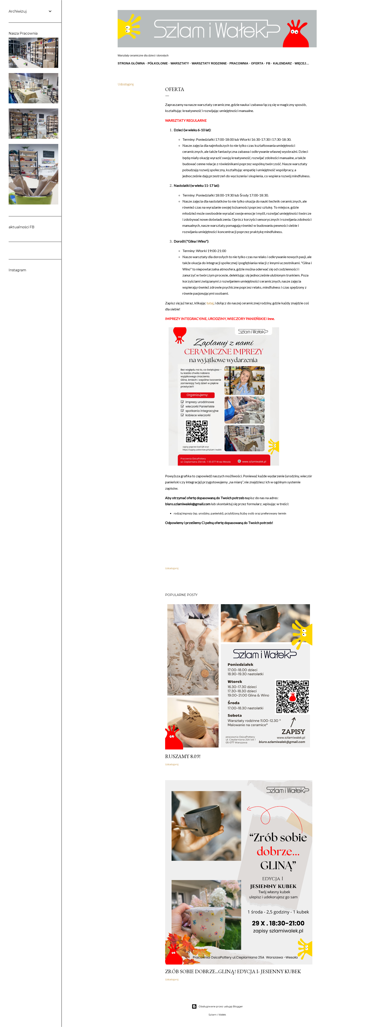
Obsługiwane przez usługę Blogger (221, 1006)
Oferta (257, 63)
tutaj (210, 303)
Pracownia (238, 63)
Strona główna (131, 63)
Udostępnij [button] (126, 84)
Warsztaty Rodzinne (209, 63)
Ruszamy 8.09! (183, 756)
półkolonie (158, 63)
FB (268, 63)
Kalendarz (282, 63)
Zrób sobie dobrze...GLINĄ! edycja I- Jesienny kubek (233, 971)
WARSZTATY (180, 63)
